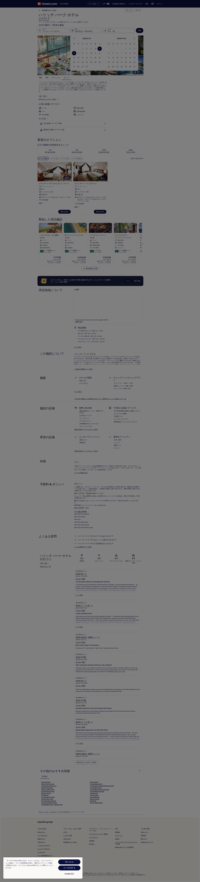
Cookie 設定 (69, 874)
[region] (42, 868)
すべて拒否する (69, 868)
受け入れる (69, 862)
